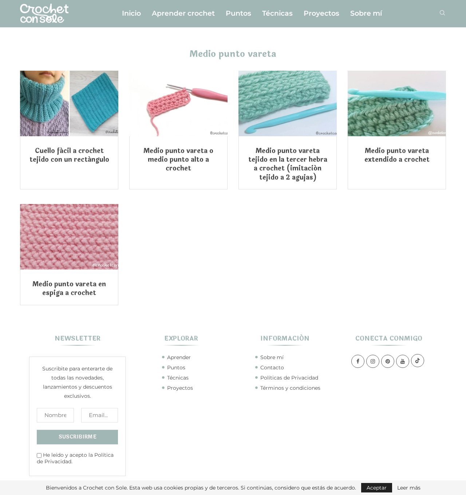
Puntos (238, 13)
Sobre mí (366, 13)
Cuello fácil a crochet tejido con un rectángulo (69, 155)
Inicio (131, 13)
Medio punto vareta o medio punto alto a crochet (178, 160)
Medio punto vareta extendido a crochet (397, 155)
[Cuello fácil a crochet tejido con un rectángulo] (69, 103)
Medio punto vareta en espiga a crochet (69, 288)
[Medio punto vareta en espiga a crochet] (69, 237)
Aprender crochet (183, 13)
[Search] (442, 13)
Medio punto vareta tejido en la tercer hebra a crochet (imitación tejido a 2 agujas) (287, 164)
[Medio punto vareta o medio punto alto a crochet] (178, 103)
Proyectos (321, 13)
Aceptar (377, 487)
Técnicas (277, 13)
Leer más (408, 487)
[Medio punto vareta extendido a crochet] (397, 103)
